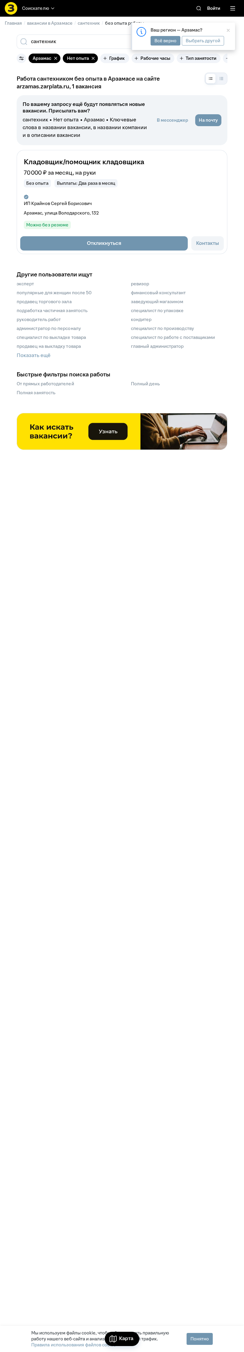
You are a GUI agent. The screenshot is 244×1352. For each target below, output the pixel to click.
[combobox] (106, 41)
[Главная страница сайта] (11, 8)
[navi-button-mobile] (232, 8)
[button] (104, 243)
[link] (198, 8)
